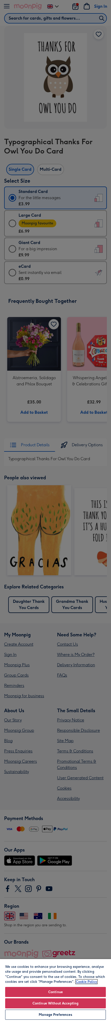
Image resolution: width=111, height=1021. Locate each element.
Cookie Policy (86, 982)
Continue (55, 992)
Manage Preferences (55, 1015)
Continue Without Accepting (55, 1003)
